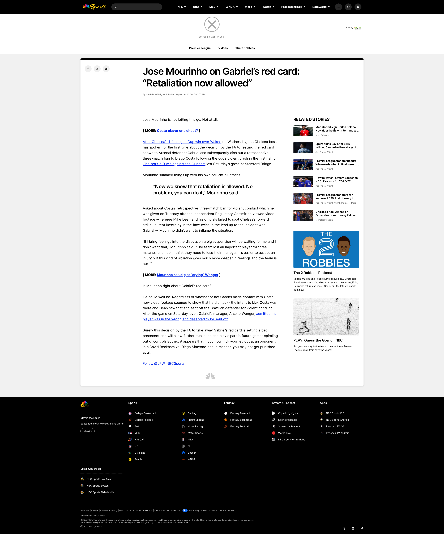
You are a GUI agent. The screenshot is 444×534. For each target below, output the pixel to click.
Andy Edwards (322, 135)
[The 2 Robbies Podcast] (326, 249)
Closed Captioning (108, 510)
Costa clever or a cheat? (177, 131)
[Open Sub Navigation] (185, 7)
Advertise (84, 510)
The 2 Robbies (245, 48)
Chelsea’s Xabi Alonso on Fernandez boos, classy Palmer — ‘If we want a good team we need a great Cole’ (337, 213)
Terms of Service (226, 510)
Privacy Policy (173, 510)
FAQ (121, 510)
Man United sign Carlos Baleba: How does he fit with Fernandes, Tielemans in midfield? (336, 128)
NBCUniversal (99, 515)
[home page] (94, 7)
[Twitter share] (97, 68)
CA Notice (212, 510)
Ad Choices (159, 510)
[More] (338, 6)
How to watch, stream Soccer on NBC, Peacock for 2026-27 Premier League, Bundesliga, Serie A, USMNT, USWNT (336, 179)
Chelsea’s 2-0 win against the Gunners (174, 164)
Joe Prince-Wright (155, 94)
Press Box (147, 510)
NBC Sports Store (133, 510)
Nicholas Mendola (324, 219)
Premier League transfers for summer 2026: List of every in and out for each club (334, 196)
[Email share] (106, 68)
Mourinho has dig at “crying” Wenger (187, 275)
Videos (223, 48)
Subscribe (87, 431)
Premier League (200, 48)
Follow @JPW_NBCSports (164, 363)
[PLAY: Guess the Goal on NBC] (326, 316)
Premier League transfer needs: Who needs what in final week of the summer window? (336, 162)
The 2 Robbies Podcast (312, 273)
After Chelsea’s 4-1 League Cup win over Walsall (182, 142)
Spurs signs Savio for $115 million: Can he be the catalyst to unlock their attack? (336, 145)
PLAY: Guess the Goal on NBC (318, 340)
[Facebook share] (88, 68)
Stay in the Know (90, 417)
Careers (94, 510)
